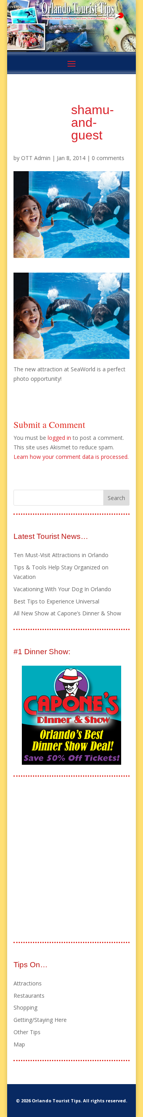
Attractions (28, 983)
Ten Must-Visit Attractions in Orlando (61, 555)
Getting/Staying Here (40, 1019)
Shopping (25, 1007)
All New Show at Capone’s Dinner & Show (67, 613)
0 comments (108, 158)
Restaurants (29, 995)
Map (19, 1044)
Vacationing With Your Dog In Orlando (62, 589)
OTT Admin (35, 158)
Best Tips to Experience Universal (56, 601)
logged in (59, 437)
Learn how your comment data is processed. (71, 456)
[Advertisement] (71, 860)
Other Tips (27, 1032)
